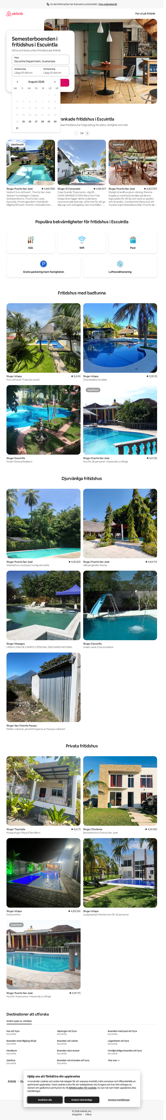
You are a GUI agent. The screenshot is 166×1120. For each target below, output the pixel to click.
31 (17, 128)
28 (42, 121)
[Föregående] (76, 133)
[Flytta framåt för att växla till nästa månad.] (55, 82)
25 (23, 121)
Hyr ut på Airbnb (145, 13)
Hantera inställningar (119, 1099)
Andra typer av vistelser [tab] (19, 1021)
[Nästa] (87, 133)
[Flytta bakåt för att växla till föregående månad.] (17, 82)
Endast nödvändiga (81, 1099)
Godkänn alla (45, 1099)
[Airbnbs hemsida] (14, 13)
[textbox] (26, 73)
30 (55, 121)
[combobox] (40, 61)
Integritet (77, 1114)
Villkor (88, 1114)
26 (30, 121)
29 (48, 121)
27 (36, 121)
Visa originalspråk (107, 4)
